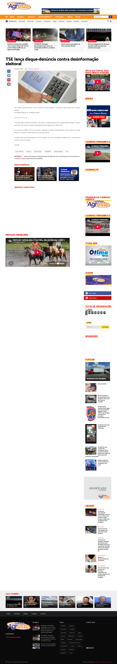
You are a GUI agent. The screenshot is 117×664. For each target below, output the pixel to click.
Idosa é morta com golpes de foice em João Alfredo (70, 45)
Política (31, 17)
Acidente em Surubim (96, 379)
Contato (43, 614)
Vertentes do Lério (74, 643)
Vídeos (69, 17)
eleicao (29, 151)
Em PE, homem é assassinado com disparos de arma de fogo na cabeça (104, 399)
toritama (63, 643)
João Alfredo (64, 646)
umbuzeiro (71, 636)
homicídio (63, 629)
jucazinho (63, 653)
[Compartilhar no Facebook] (8, 71)
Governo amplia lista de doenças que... (13, 605)
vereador (70, 640)
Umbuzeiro (47, 21)
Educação (22, 21)
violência (71, 633)
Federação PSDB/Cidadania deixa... (83, 604)
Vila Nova (61, 21)
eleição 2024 (37, 151)
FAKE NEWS (48, 151)
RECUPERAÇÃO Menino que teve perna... (65, 604)
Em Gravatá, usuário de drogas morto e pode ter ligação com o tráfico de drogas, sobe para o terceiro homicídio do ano (104, 412)
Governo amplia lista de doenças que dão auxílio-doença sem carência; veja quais (98, 46)
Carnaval (38, 21)
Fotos (77, 17)
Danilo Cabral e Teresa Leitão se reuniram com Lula (103, 462)
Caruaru (69, 21)
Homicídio (30, 21)
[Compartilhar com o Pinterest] (8, 79)
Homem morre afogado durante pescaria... (47, 604)
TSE (67, 151)
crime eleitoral (19, 151)
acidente (71, 626)
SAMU (62, 640)
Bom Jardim (79, 640)
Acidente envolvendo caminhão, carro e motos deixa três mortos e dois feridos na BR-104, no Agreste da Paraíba (18, 47)
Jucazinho (84, 21)
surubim (72, 629)
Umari (71, 653)
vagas (79, 633)
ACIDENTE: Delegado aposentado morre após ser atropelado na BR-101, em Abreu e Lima (44, 47)
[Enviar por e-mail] (8, 84)
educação (63, 633)
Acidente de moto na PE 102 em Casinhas (104, 426)
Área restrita (102, 384)
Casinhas (20, 17)
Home (12, 17)
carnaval (80, 636)
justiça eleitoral (58, 151)
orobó (72, 646)
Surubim (76, 21)
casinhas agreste (33, 69)
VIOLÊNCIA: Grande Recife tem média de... (30, 604)
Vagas (54, 21)
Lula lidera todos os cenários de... (102, 605)
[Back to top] (112, 659)
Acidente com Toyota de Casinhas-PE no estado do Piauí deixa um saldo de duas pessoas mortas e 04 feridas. (97, 451)
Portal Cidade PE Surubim (13, 637)
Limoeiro (63, 650)
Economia (59, 17)
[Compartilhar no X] (8, 75)
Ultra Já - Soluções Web (103, 662)
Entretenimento (45, 17)
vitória (79, 646)
